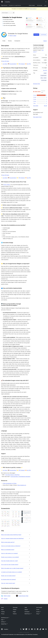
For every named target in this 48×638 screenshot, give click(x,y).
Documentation (13, 63)
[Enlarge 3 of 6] (19, 512)
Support (45, 40)
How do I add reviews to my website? (9, 553)
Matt (2, 619)
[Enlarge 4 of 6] (19, 521)
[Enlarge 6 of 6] (29, 518)
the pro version (6, 184)
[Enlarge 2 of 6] (8, 521)
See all (45, 105)
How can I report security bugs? (8, 583)
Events (37, 609)
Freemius (5, 598)
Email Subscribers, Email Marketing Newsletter (20, 476)
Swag (38, 613)
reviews (45, 77)
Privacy (2, 613)
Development (17, 40)
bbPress (3, 621)
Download (36, 34)
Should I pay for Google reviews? (8, 575)
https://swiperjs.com (21, 485)
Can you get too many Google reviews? (9, 564)
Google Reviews (43, 75)
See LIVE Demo (5, 61)
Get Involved (39, 607)
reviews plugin (43, 80)
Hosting (3, 611)
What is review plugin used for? (8, 542)
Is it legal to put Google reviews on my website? (11, 572)
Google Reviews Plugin (23, 595)
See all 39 (45, 70)
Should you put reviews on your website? (10, 557)
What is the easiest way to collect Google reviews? (12, 568)
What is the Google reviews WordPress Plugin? (11, 534)
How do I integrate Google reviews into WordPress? (12, 538)
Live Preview (43, 34)
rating (42, 77)
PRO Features (22, 63)
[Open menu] (46, 2)
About (2, 607)
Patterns (15, 613)
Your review (35, 105)
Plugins (14, 611)
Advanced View (36, 83)
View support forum (37, 117)
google (45, 73)
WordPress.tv (28, 613)
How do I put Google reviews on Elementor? (10, 545)
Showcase (15, 607)
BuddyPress (4, 624)
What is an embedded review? (7, 549)
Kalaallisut (6, 629)
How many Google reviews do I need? (9, 560)
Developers (27, 611)
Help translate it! (33, 8)
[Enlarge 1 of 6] (8, 512)
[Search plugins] (13, 13)
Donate (38, 611)
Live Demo (5, 63)
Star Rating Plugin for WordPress (12, 474)
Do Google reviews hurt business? (8, 579)
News (2, 609)
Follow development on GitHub (9, 483)
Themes (14, 609)
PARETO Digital (12, 35)
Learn (26, 607)
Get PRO (29, 63)
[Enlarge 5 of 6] (29, 512)
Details (3, 40)
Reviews (10, 40)
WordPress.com (5, 617)
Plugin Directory (4, 5)
